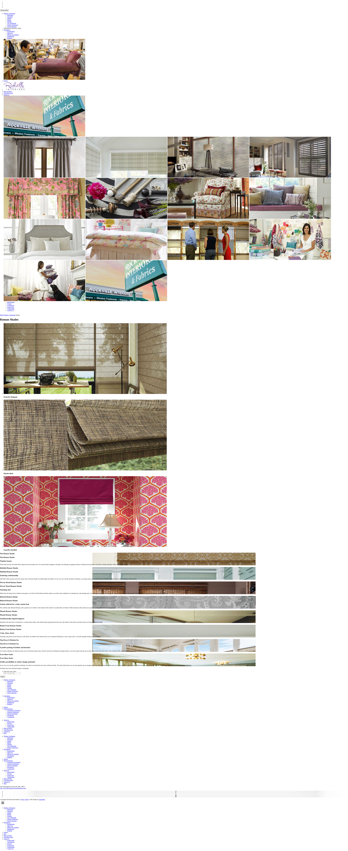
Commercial (10, 305)
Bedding (9, 38)
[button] (2, 803)
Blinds (9, 20)
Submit (2, 676)
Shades (9, 18)
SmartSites (42, 799)
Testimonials (10, 309)
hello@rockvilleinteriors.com (17, 788)
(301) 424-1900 (4, 788)
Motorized (10, 15)
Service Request (11, 26)
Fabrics (6, 81)
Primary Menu (4, 10)
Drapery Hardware (12, 25)
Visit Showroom (8, 93)
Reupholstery (11, 31)
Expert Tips (10, 307)
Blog (5, 733)
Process (9, 304)
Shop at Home (8, 91)
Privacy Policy (25, 799)
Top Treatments (11, 23)
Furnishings (7, 30)
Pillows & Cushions (13, 35)
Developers (10, 715)
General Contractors (13, 712)
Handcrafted (10, 302)
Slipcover (10, 33)
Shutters (9, 21)
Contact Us (10, 310)
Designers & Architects (13, 710)
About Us (6, 94)
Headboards (10, 36)
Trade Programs (8, 709)
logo (5, 834)
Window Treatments (9, 13)
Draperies (10, 17)
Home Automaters (12, 714)
